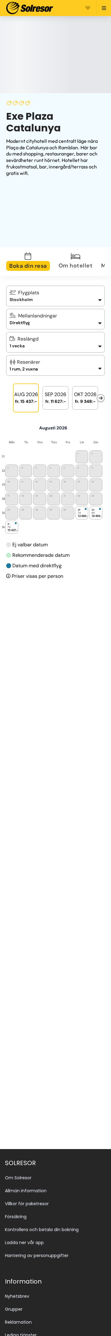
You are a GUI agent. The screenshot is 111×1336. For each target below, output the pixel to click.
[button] (55, 365)
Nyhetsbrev (17, 1296)
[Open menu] (101, 8)
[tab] (31, 261)
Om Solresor (18, 1178)
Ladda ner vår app (24, 1242)
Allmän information (26, 1191)
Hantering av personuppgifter (36, 1255)
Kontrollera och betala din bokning (42, 1229)
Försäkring (16, 1217)
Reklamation (18, 1322)
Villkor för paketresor (27, 1204)
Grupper (14, 1309)
